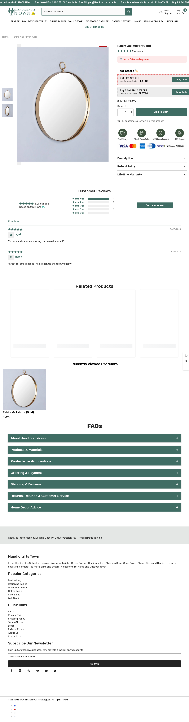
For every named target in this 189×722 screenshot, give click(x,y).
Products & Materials (94, 449)
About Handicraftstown (94, 438)
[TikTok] (37, 671)
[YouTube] (46, 671)
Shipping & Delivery (94, 484)
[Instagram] (20, 671)
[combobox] (83, 12)
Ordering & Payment (94, 473)
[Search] (86, 12)
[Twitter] (55, 671)
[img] (15, 229)
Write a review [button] (155, 205)
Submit (94, 663)
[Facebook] (11, 671)
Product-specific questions (94, 461)
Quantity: (122, 106)
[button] (124, 51)
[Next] (19, 163)
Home (5, 36)
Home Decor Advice (94, 507)
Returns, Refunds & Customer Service (94, 496)
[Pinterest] (29, 671)
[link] (29, 346)
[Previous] (19, 45)
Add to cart (161, 111)
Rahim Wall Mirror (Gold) (18, 412)
